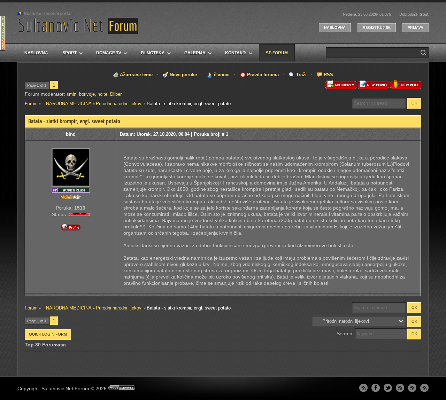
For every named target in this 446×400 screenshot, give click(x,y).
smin (71, 94)
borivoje (87, 94)
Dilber (116, 94)
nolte (102, 94)
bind (71, 134)
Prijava (415, 27)
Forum (31, 103)
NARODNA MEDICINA (67, 103)
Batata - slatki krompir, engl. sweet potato (189, 103)
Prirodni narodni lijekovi (119, 103)
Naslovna (335, 27)
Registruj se (377, 27)
